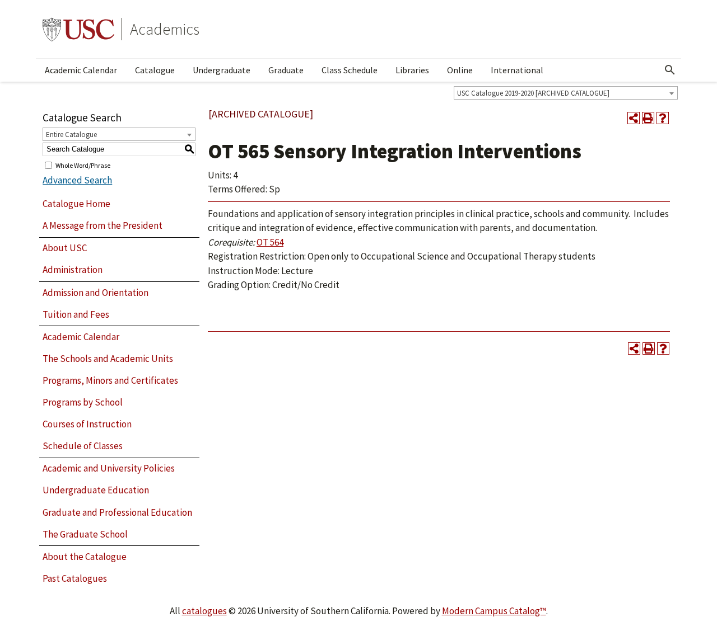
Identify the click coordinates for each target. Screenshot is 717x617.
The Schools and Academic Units (108, 358)
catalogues (204, 611)
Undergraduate (221, 70)
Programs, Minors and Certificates (110, 380)
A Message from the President (102, 225)
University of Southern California (78, 29)
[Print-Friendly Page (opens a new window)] (648, 118)
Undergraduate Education (96, 490)
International (517, 70)
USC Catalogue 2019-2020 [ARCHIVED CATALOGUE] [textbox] (533, 93)
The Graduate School (85, 534)
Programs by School (83, 402)
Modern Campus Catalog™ (494, 611)
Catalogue (155, 70)
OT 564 (270, 242)
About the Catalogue (85, 556)
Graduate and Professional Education (117, 512)
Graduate (286, 70)
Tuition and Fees (76, 314)
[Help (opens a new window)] (663, 118)
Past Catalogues (75, 578)
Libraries (412, 70)
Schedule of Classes (83, 446)
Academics (164, 29)
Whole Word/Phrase (82, 165)
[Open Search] (670, 70)
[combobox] (566, 93)
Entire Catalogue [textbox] (71, 134)
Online (460, 70)
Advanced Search (77, 180)
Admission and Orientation (95, 292)
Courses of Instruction (87, 424)
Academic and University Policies (109, 468)
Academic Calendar (81, 70)
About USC (65, 248)
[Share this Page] (633, 118)
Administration (73, 269)
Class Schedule (350, 70)
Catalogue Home (76, 203)
